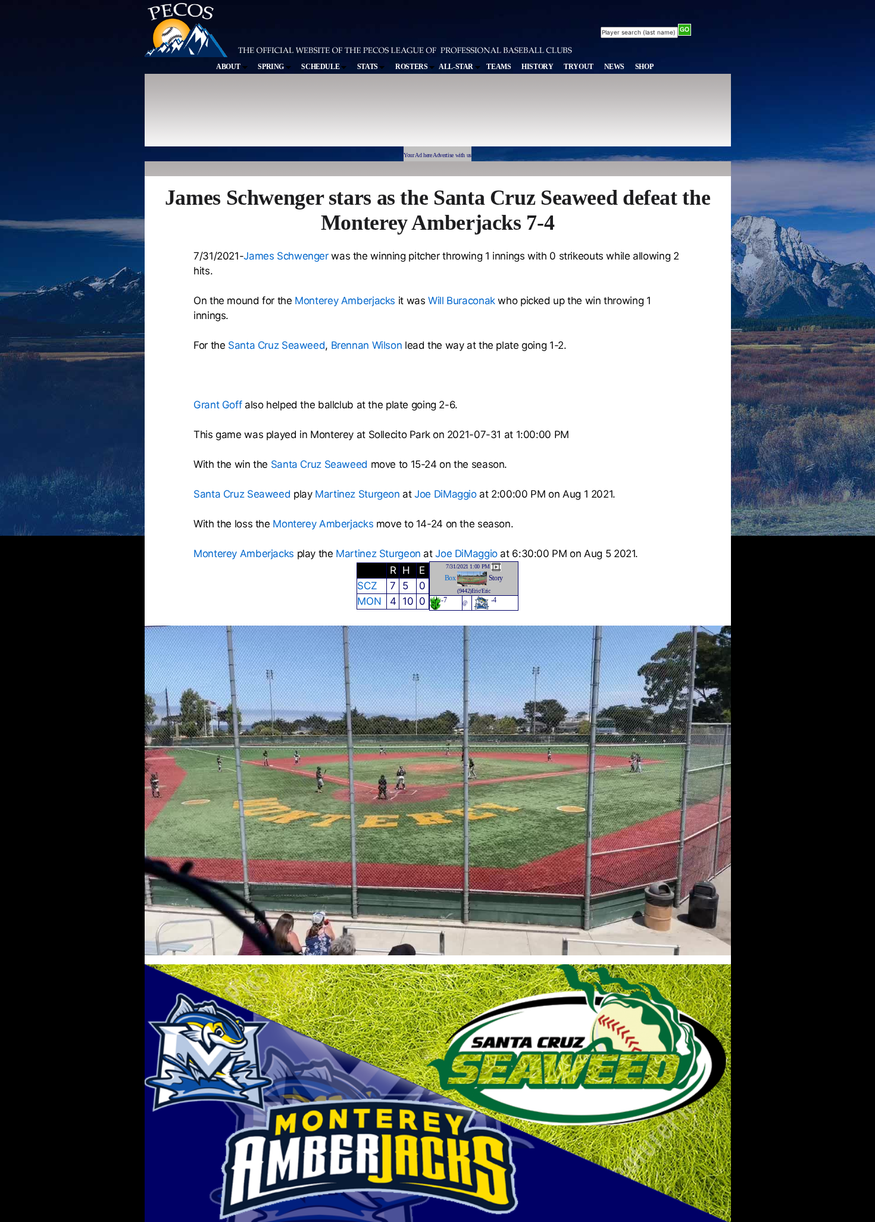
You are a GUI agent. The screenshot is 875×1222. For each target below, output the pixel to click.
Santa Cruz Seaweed (276, 345)
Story (496, 578)
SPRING (271, 66)
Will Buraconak (461, 301)
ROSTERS (412, 66)
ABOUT (229, 66)
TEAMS (498, 66)
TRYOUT (578, 66)
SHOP (644, 66)
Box (450, 578)
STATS (368, 66)
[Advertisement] (363, 115)
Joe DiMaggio (445, 494)
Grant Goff (217, 405)
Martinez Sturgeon (357, 494)
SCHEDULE (321, 66)
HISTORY (537, 66)
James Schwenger (285, 256)
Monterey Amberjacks (345, 301)
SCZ (367, 586)
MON (369, 601)
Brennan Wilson (366, 345)
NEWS (614, 66)
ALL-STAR (457, 66)
